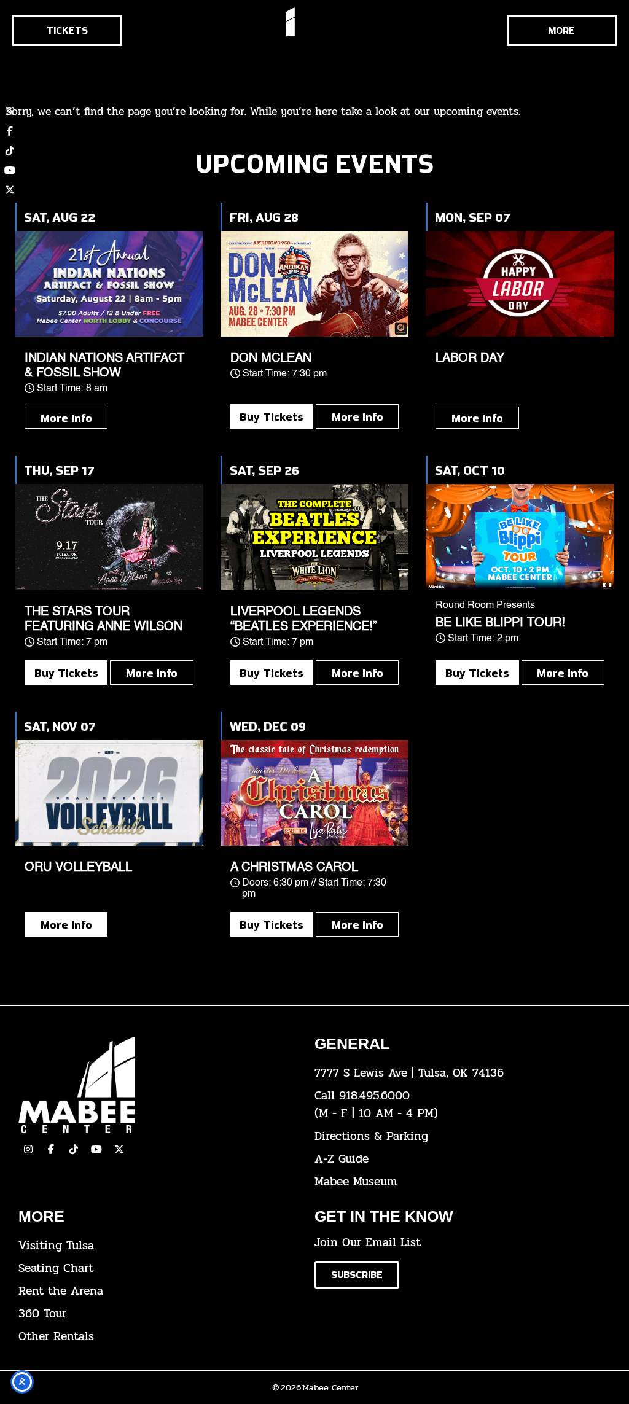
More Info (66, 417)
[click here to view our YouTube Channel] (96, 1149)
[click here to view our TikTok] (74, 1149)
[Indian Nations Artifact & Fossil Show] (109, 284)
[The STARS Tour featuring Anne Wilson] (109, 537)
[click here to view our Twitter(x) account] (119, 1149)
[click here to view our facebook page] (51, 1149)
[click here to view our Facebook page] (10, 131)
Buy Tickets (271, 416)
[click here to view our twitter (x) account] (10, 190)
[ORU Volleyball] (109, 793)
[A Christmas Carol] (315, 793)
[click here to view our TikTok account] (10, 150)
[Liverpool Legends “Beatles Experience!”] (315, 537)
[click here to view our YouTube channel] (10, 170)
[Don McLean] (315, 284)
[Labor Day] (520, 284)
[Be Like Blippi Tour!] (520, 537)
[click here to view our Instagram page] (28, 1149)
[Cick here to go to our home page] (157, 1085)
